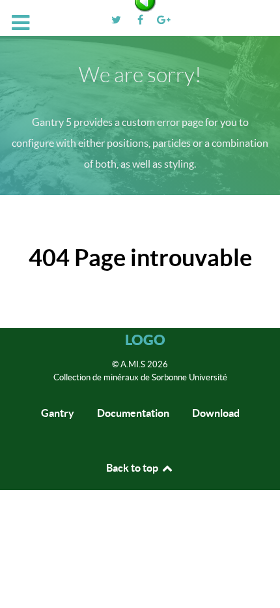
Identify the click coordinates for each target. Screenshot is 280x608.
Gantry (57, 413)
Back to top (133, 468)
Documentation (133, 413)
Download (216, 413)
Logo (145, 339)
